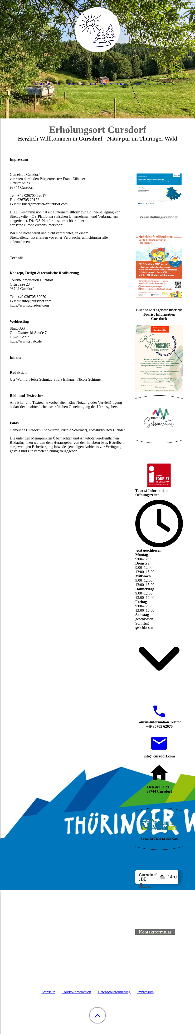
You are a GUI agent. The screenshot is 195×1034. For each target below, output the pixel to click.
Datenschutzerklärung (114, 992)
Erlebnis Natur (106, 84)
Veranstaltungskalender (158, 217)
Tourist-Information (76, 992)
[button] (97, 1015)
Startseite (48, 992)
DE (159, 84)
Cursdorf (41, 84)
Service (139, 84)
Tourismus (69, 84)
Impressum (145, 992)
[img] (97, 29)
